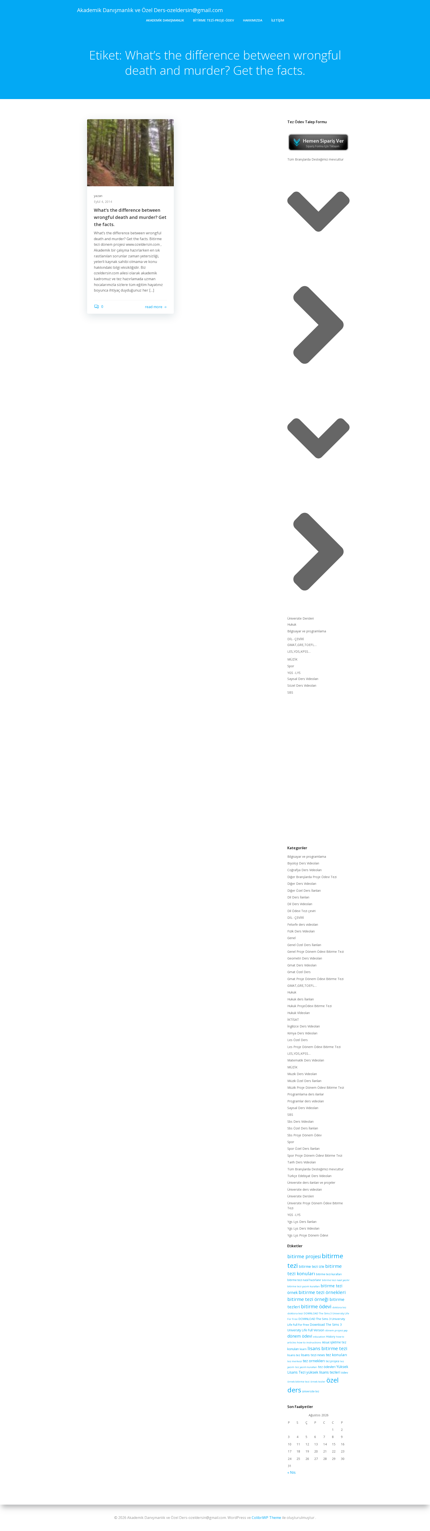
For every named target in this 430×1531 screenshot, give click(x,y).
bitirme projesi (304, 1256)
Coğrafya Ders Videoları (304, 870)
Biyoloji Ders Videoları (303, 863)
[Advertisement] (318, 769)
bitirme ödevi (316, 1306)
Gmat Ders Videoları (301, 965)
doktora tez (339, 1307)
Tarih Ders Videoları (301, 1162)
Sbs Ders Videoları (300, 1121)
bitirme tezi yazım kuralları (303, 1286)
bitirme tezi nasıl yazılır (336, 1280)
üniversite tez (310, 1391)
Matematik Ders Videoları (305, 1060)
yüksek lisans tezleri (323, 1372)
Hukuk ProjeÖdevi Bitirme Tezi (309, 1006)
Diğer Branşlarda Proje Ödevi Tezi (312, 877)
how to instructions (309, 1342)
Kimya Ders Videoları (302, 1033)
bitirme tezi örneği (308, 1299)
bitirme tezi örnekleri (322, 1292)
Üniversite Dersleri (300, 618)
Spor (290, 666)
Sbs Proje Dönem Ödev (304, 1135)
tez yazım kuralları (306, 1367)
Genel (291, 938)
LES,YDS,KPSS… (299, 651)
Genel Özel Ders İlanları (304, 945)
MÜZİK (292, 659)
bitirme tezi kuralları (329, 1274)
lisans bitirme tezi (327, 1348)
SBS (290, 692)
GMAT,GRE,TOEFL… (302, 645)
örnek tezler (317, 1381)
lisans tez (293, 1355)
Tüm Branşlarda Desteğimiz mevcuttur (315, 159)
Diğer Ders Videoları (301, 883)
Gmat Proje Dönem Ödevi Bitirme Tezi (315, 979)
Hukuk (291, 624)
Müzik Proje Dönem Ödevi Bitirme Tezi (315, 1087)
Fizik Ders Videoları (301, 931)
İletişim (277, 20)
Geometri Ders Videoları (304, 958)
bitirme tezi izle (311, 1266)
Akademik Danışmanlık (165, 20)
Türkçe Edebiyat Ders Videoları (309, 1176)
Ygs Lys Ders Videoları (303, 1228)
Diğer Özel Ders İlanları (304, 890)
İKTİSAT (293, 1019)
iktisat (325, 1342)
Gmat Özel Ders (299, 972)
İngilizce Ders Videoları (303, 1026)
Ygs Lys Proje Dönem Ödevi (307, 1235)
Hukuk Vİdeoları (298, 1013)
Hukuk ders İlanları (300, 999)
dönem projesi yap (336, 1330)
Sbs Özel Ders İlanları (302, 1128)
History (330, 1336)
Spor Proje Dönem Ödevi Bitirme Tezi (314, 1155)
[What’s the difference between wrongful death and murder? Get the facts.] (130, 152)
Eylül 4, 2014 (103, 201)
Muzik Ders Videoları (302, 1074)
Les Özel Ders (297, 1040)
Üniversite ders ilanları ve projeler (311, 1182)
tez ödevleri (326, 1366)
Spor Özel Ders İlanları (303, 1148)
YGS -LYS (294, 673)
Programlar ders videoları (305, 1101)
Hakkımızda (252, 20)
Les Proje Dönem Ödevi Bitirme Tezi (314, 1047)
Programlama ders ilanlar (305, 1094)
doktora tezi (295, 1313)
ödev (344, 1372)
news (321, 1355)
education (319, 1336)
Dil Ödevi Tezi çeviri (301, 911)
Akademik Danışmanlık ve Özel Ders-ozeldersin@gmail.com (150, 10)
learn (303, 1349)
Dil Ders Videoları (299, 904)
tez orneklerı (314, 1360)
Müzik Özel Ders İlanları (304, 1081)
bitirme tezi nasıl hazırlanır (304, 1280)
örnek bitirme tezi (298, 1381)
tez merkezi (294, 1361)
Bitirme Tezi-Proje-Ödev (213, 20)
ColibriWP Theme (266, 1517)
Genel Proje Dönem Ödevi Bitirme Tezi (315, 951)
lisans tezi (308, 1355)
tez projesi (332, 1361)
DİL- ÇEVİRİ (295, 639)
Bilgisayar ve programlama (306, 631)
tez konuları (336, 1354)
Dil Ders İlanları (298, 897)
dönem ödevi (299, 1336)
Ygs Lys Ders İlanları (301, 1222)
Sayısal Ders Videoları (302, 679)
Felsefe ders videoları (302, 924)
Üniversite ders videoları (304, 1189)
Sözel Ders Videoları (301, 685)
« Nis (291, 1472)
